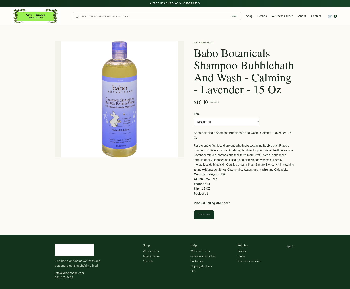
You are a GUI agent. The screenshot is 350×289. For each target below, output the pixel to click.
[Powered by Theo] (290, 262)
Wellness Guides (282, 16)
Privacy (242, 251)
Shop (249, 16)
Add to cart (204, 214)
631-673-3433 (64, 277)
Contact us (196, 261)
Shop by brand (151, 255)
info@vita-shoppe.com (69, 273)
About (302, 16)
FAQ (193, 271)
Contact (316, 16)
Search (234, 16)
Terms (241, 255)
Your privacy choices (249, 261)
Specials (148, 261)
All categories (151, 251)
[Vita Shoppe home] (39, 16)
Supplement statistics (202, 255)
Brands (262, 16)
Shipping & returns (201, 266)
